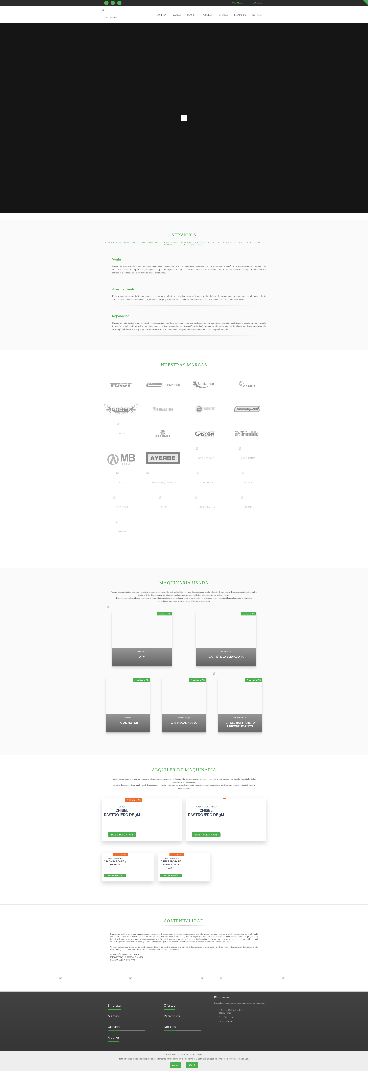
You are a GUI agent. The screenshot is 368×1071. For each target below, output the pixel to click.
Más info (192, 1065)
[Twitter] (113, 3)
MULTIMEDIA (237, 2)
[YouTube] (119, 3)
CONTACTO (257, 2)
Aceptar (175, 1065)
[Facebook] (106, 3)
